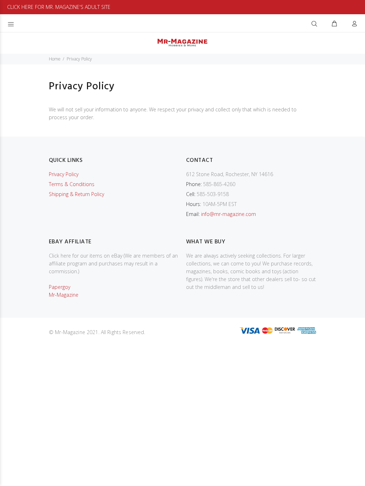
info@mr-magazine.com (228, 214)
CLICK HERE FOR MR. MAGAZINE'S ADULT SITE (58, 7)
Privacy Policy (63, 174)
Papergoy (59, 287)
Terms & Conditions (71, 184)
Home (55, 59)
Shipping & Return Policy (76, 194)
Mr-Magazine (63, 294)
